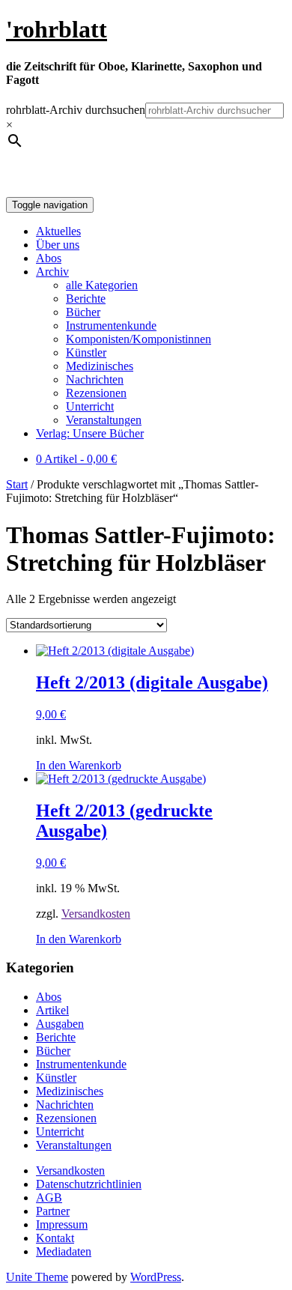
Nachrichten (95, 379)
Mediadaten (63, 1251)
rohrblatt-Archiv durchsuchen (75, 109)
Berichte (86, 298)
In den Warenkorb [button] (78, 765)
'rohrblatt (56, 29)
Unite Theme (37, 1277)
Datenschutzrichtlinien (89, 1184)
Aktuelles (58, 231)
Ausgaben (60, 1023)
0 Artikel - (76, 458)
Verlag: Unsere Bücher (90, 433)
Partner (53, 1211)
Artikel (52, 1010)
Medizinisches (99, 366)
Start (17, 484)
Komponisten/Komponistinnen (138, 339)
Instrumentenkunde (111, 325)
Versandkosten (95, 913)
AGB (49, 1197)
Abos (48, 258)
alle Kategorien (102, 285)
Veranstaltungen (104, 420)
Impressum (62, 1224)
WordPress (155, 1277)
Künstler (86, 352)
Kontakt (55, 1238)
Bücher (83, 312)
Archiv (52, 271)
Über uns (57, 244)
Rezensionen (96, 393)
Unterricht (90, 406)
